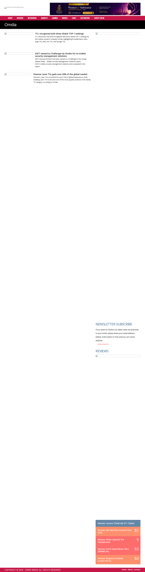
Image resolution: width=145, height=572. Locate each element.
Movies (64, 18)
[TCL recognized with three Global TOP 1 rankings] (19, 40)
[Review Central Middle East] (14, 7)
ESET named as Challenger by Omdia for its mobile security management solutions (60, 54)
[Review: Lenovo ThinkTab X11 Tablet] (118, 439)
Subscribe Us (103, 344)
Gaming (55, 18)
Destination (85, 18)
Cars (74, 18)
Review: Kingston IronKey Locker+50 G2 (110, 559)
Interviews (32, 18)
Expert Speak (99, 18)
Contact (137, 569)
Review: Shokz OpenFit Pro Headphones (111, 540)
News (10, 18)
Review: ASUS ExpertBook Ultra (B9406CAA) (113, 550)
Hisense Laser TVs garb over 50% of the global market (60, 74)
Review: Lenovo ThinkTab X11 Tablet (116, 523)
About (130, 569)
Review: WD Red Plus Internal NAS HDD (115, 531)
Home (124, 569)
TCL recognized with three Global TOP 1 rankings (59, 33)
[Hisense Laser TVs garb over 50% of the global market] (18, 80)
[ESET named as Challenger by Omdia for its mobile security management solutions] (19, 59)
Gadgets (44, 18)
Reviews (20, 18)
